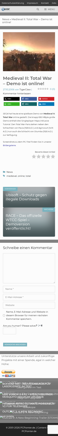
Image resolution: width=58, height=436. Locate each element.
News (5, 19)
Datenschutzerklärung (13, 3)
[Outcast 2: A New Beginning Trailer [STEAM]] (29, 417)
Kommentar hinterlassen (17, 93)
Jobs (54, 3)
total (28, 176)
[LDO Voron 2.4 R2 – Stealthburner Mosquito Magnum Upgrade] (29, 397)
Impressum (32, 3)
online (21, 176)
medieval (12, 176)
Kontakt (45, 3)
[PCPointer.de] (5, 9)
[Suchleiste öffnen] (38, 9)
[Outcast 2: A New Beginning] (29, 412)
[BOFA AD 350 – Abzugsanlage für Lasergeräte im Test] (29, 387)
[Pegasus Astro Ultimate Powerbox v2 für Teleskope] (29, 407)
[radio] (34, 157)
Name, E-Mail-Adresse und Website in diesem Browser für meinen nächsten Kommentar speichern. (27, 315)
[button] (12, 99)
